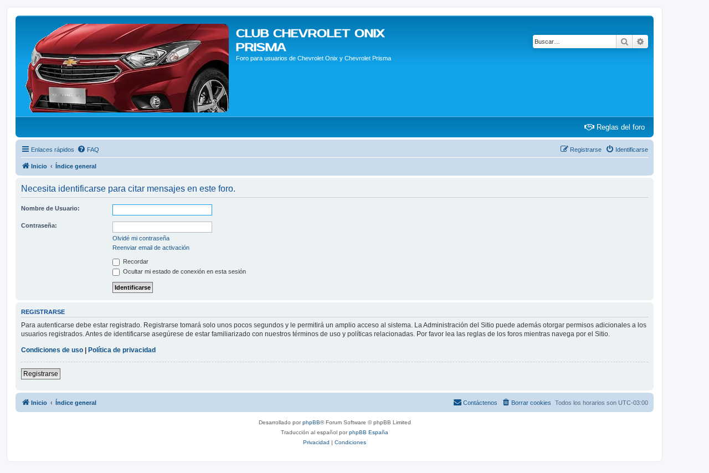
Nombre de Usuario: (50, 208)
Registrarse (40, 374)
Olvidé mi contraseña (140, 238)
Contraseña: (39, 225)
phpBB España (368, 432)
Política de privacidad (122, 350)
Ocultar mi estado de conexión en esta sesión (183, 271)
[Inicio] (127, 66)
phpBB (311, 422)
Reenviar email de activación (150, 247)
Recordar (134, 261)
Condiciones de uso (52, 350)
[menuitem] (88, 149)
